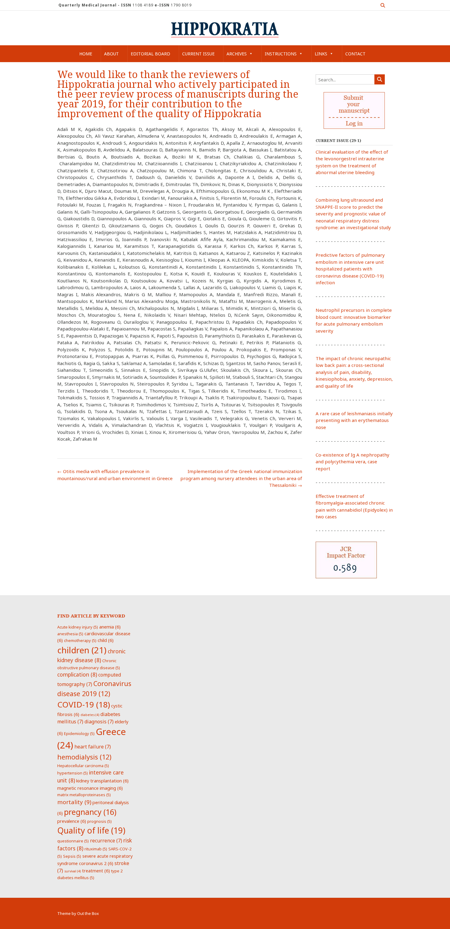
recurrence (106, 840)
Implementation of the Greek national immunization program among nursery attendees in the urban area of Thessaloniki (241, 478)
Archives (237, 54)
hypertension (72, 773)
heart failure (92, 746)
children (82, 650)
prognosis (99, 821)
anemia (110, 627)
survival (72, 871)
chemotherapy (80, 640)
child (106, 640)
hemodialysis (84, 756)
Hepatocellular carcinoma (83, 765)
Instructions (281, 54)
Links (321, 54)
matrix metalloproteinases (84, 794)
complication (77, 674)
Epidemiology (79, 733)
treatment (96, 870)
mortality (74, 802)
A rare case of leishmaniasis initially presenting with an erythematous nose (354, 420)
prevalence (71, 821)
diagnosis (99, 721)
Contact (355, 54)
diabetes (90, 715)
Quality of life (91, 830)
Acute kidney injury (77, 627)
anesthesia (70, 633)
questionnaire (73, 841)
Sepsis (72, 856)
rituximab (95, 849)
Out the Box (88, 913)
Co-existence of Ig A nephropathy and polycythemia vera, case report (352, 462)
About (111, 54)
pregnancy (90, 812)
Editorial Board (150, 54)
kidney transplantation (102, 781)
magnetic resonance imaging (90, 788)
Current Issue (198, 54)
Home (85, 54)
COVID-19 (83, 704)
